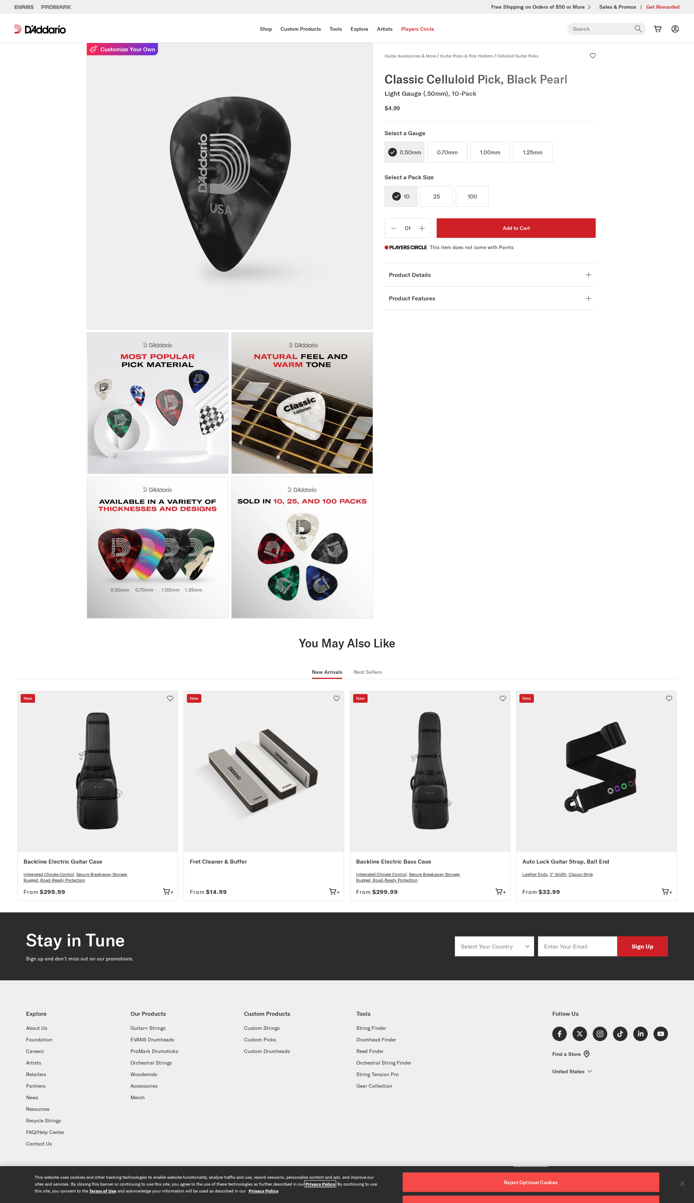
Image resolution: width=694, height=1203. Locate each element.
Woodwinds (143, 1074)
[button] (593, 55)
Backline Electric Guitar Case (62, 861)
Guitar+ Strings (148, 1028)
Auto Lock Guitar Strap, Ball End (565, 861)
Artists (385, 29)
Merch (137, 1097)
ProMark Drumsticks (154, 1051)
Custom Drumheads (267, 1051)
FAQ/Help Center (45, 1132)
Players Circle (417, 29)
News (32, 1097)
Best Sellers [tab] (368, 672)
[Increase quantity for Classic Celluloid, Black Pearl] (421, 228)
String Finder (371, 1028)
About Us (36, 1028)
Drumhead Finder (376, 1039)
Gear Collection (374, 1086)
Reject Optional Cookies (531, 1182)
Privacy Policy (320, 1183)
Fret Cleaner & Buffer (218, 861)
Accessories (144, 1086)
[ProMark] (56, 7)
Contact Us (39, 1143)
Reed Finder (370, 1051)
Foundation (39, 1039)
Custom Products (300, 29)
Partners (36, 1086)
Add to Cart (516, 228)
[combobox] (492, 946)
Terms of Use (102, 1190)
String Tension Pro (377, 1074)
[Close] (682, 1184)
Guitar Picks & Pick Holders (466, 56)
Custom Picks (260, 1039)
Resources (38, 1109)
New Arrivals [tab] (327, 672)
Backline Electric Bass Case (393, 861)
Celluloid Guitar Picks (518, 56)
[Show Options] (527, 946)
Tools (336, 29)
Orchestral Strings (151, 1062)
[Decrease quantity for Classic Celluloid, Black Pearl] (393, 228)
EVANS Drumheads (152, 1039)
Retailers (36, 1074)
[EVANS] (24, 7)
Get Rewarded (663, 7)
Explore (359, 29)
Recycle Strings (43, 1120)
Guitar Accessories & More (410, 56)
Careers (35, 1051)
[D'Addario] (40, 29)
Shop (266, 29)
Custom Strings (262, 1028)
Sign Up (643, 946)
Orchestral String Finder (383, 1062)
